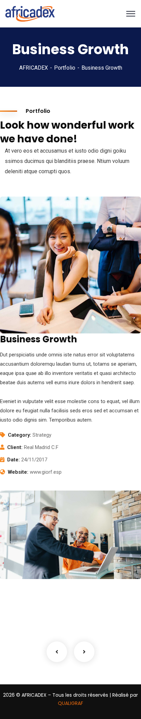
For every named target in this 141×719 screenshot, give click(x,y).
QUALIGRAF (70, 703)
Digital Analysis (35, 554)
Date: (13, 460)
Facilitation (25, 565)
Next (84, 651)
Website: (18, 472)
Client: (15, 447)
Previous (57, 651)
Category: (19, 435)
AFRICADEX (33, 67)
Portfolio (64, 67)
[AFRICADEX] (30, 13)
